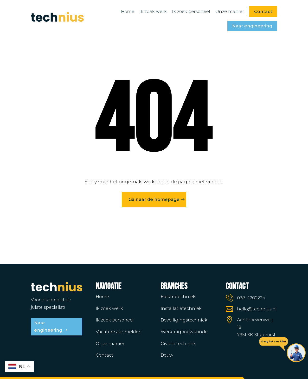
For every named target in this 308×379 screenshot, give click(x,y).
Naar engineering (252, 26)
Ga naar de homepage (154, 199)
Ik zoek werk (153, 11)
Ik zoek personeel (191, 11)
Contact (263, 11)
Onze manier (229, 11)
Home (127, 11)
